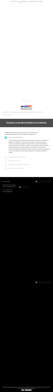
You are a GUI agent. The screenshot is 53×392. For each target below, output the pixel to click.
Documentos (22, 112)
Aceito (23, 390)
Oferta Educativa (14, 112)
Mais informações (28, 390)
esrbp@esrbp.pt (23, 1)
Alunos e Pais (29, 112)
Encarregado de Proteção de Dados (35, 1)
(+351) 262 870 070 (15, 1)
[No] (51, 388)
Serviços (35, 112)
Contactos (40, 112)
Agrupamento (6, 112)
